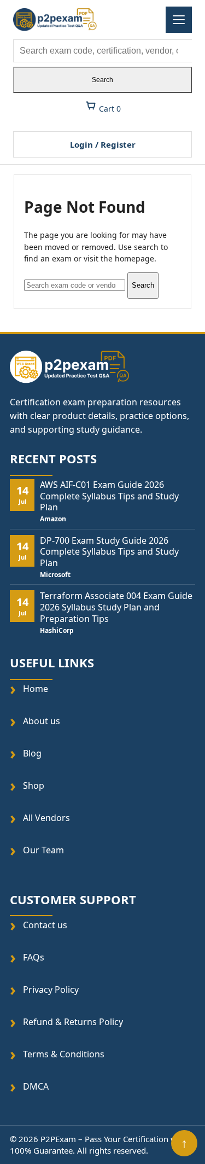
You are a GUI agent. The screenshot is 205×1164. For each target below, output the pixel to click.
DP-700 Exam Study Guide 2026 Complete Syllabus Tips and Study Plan (109, 552)
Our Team (43, 849)
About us (41, 720)
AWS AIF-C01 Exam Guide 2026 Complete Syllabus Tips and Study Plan (109, 496)
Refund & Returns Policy (73, 1022)
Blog (32, 753)
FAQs (33, 957)
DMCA (36, 1086)
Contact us (45, 925)
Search (102, 80)
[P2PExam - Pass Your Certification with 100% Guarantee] (55, 19)
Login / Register (103, 144)
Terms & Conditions (63, 1054)
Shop (33, 785)
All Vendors (46, 817)
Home (35, 688)
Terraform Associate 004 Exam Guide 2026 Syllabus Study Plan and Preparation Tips (116, 607)
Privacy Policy (51, 990)
